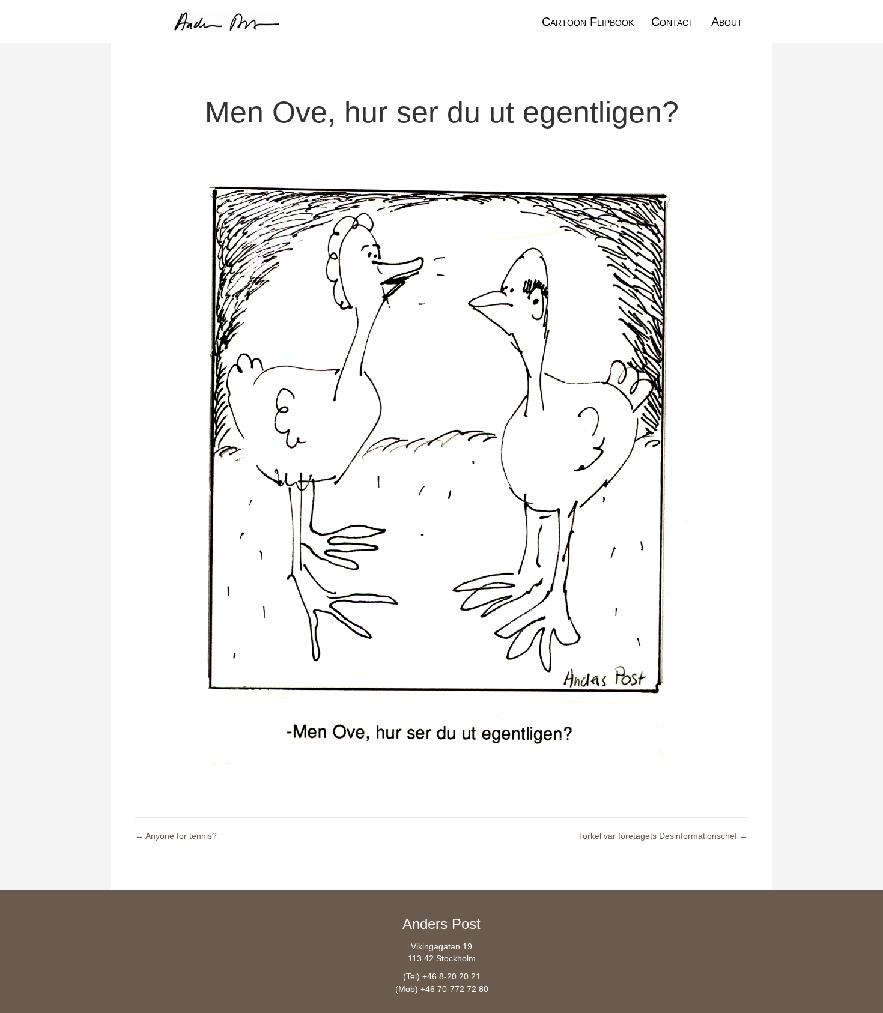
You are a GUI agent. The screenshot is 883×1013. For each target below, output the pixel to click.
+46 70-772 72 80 (454, 989)
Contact (672, 21)
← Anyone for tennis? (176, 836)
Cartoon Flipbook (588, 21)
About (726, 21)
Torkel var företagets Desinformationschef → (663, 836)
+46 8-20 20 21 (451, 976)
